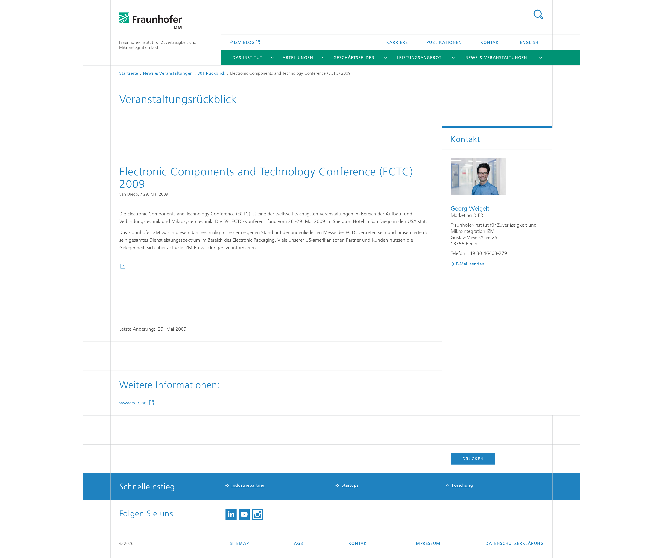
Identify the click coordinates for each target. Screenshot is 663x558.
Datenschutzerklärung (515, 543)
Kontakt (490, 42)
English (529, 42)
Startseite (128, 73)
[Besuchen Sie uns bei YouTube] (244, 514)
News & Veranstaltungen (496, 57)
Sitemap (239, 543)
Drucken (473, 458)
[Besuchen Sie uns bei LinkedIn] (231, 514)
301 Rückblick (211, 73)
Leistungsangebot (419, 57)
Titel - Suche (538, 14)
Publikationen (444, 42)
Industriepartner (248, 485)
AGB (298, 543)
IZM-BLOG (244, 42)
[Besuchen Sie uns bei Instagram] (257, 514)
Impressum (427, 543)
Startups (350, 485)
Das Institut (247, 57)
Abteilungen (297, 57)
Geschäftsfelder (353, 57)
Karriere (397, 42)
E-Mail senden (470, 264)
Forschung (462, 485)
